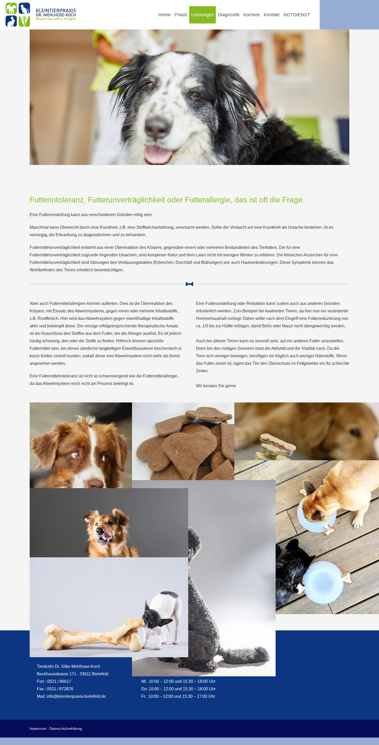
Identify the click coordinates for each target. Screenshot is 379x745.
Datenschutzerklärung (66, 729)
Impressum (38, 729)
